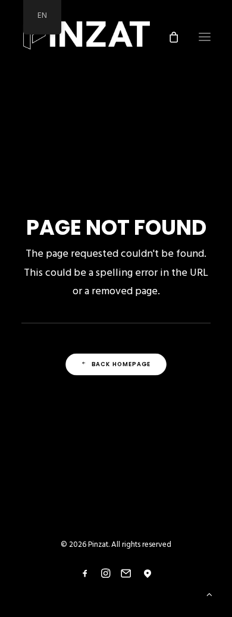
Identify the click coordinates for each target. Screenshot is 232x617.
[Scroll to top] (209, 594)
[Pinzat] (86, 37)
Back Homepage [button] (121, 364)
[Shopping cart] (168, 37)
